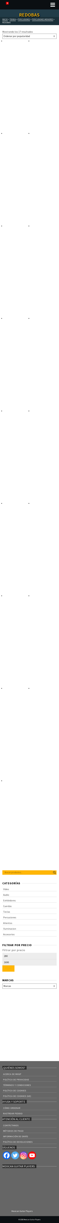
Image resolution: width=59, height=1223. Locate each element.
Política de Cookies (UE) (17, 1096)
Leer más (13, 123)
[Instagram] (24, 1155)
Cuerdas (7, 906)
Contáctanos (11, 1125)
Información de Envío (15, 1136)
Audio (6, 894)
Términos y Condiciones (17, 1085)
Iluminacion (9, 928)
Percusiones (9, 917)
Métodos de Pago (13, 1130)
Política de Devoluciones (18, 1141)
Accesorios (9, 934)
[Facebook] (7, 1155)
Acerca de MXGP (12, 1074)
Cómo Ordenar (11, 1108)
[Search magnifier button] (54, 872)
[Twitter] (15, 1155)
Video (6, 889)
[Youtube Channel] (32, 1155)
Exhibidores (9, 900)
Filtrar (8, 968)
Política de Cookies (14, 1090)
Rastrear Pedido (13, 1113)
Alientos (7, 923)
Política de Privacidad (16, 1079)
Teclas (6, 911)
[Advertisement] (29, 1025)
